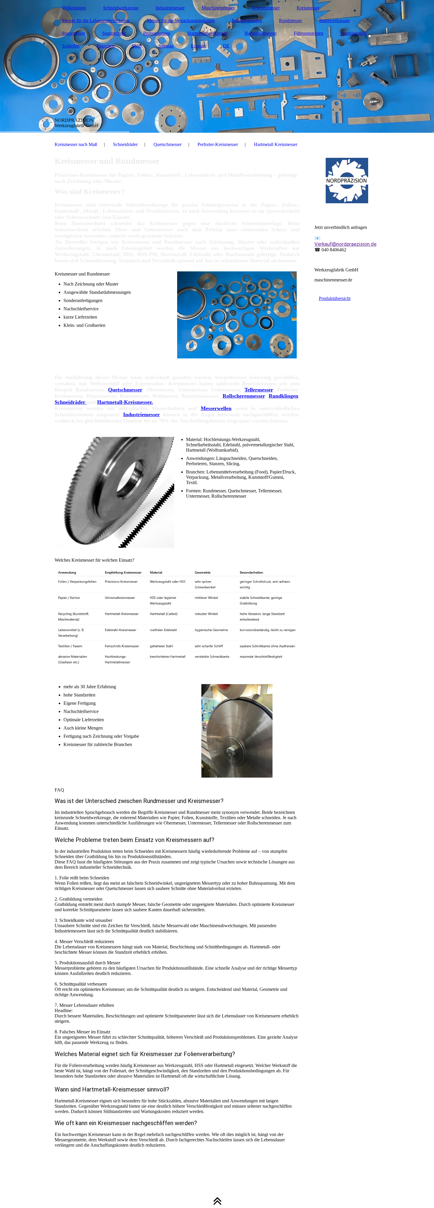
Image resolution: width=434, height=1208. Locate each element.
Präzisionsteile (353, 33)
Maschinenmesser (218, 7)
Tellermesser (258, 390)
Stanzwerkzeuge (334, 20)
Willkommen (74, 7)
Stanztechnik (114, 33)
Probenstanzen (156, 33)
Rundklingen (283, 396)
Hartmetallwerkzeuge (207, 33)
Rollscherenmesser (244, 396)
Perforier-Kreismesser (218, 144)
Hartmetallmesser (260, 33)
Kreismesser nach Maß (76, 144)
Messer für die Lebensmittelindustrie (96, 20)
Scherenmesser (266, 7)
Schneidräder (125, 144)
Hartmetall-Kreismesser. (125, 402)
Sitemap (166, 45)
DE (226, 45)
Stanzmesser (73, 33)
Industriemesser (170, 7)
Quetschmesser (168, 144)
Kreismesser (308, 7)
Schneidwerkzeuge (120, 7)
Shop (136, 45)
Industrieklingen (247, 20)
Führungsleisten (308, 33)
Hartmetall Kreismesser (275, 144)
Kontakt (198, 45)
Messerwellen (216, 408)
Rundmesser (290, 20)
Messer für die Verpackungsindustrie (181, 20)
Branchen (106, 45)
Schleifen (70, 45)
